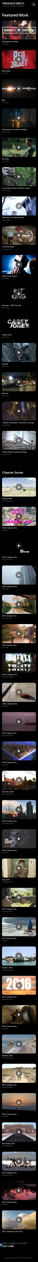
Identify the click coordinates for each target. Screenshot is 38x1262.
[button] (33, 4)
